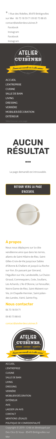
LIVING (10, 98)
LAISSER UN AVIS (14, 409)
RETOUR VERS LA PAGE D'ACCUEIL (28, 189)
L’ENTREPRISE (13, 84)
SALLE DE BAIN (14, 93)
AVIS (8, 404)
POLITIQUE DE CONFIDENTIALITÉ (23, 423)
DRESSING (11, 102)
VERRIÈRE (11, 107)
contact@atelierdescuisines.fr (22, 323)
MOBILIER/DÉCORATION (20, 111)
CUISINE (10, 89)
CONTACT (11, 413)
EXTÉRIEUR (12, 116)
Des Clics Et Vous (15, 432)
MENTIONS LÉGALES (16, 418)
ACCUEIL (11, 79)
